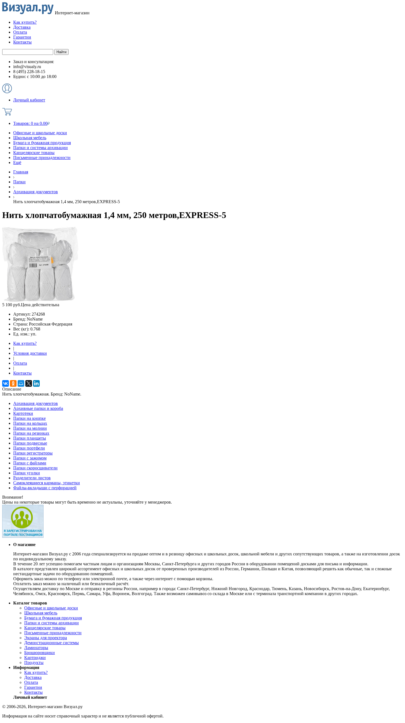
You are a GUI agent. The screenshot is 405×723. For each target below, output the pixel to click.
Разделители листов (32, 477)
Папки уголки (26, 473)
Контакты (22, 373)
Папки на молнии (30, 428)
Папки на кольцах (30, 423)
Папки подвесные (30, 443)
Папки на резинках (31, 433)
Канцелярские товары (34, 152)
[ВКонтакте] (5, 383)
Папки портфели (29, 448)
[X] (28, 383)
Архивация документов (35, 403)
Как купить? (25, 343)
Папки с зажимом (30, 458)
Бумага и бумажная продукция (42, 142)
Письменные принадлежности (42, 157)
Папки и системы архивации (40, 147)
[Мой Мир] (21, 383)
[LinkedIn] (36, 383)
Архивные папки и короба (38, 408)
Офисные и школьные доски (40, 132)
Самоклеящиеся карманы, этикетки (46, 482)
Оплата (20, 363)
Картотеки (23, 413)
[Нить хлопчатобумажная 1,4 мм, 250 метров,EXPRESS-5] (40, 301)
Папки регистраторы (33, 453)
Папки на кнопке (29, 418)
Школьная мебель (29, 137)
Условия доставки (30, 353)
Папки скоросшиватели (35, 468)
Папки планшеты (29, 438)
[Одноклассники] (13, 383)
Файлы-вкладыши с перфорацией (45, 487)
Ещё (17, 162)
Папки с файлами (29, 463)
